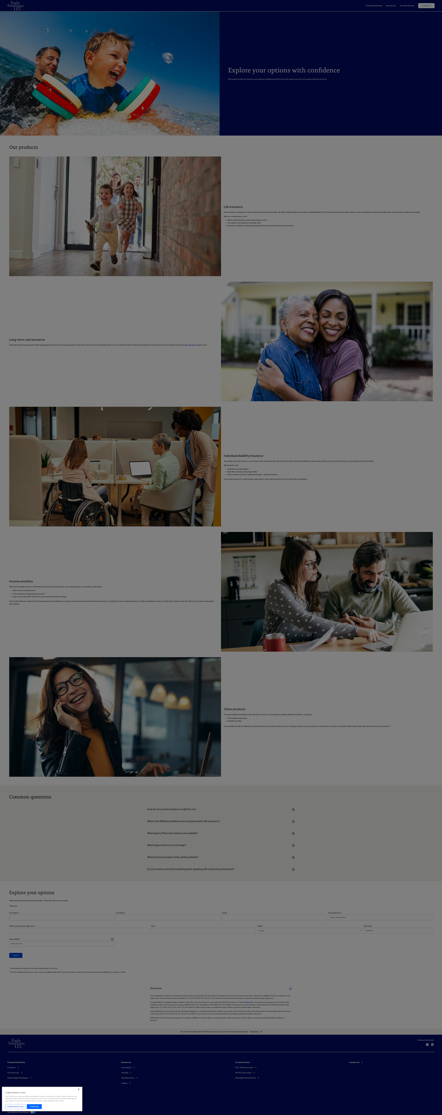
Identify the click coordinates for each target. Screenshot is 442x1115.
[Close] (78, 1089)
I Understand (34, 1106)
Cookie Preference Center (15, 1106)
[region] (42, 1099)
